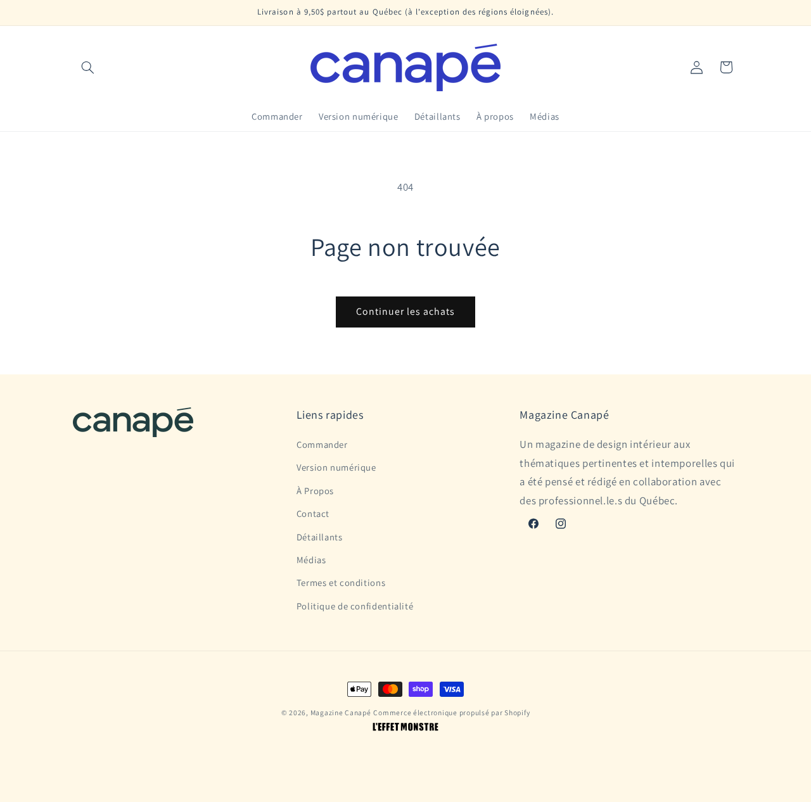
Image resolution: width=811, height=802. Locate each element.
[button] (87, 67)
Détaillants (320, 537)
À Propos (315, 491)
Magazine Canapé (340, 712)
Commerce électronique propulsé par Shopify (451, 712)
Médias (311, 560)
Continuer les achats (406, 311)
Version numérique (336, 467)
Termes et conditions (341, 582)
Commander (322, 444)
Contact (313, 513)
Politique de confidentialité (355, 606)
